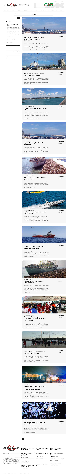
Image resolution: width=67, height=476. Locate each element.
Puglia (19, 10)
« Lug (7, 58)
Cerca (18, 18)
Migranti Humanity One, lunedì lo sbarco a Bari (33, 143)
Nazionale (25, 10)
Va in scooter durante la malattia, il (56, 458)
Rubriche (52, 10)
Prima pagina (6, 10)
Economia (41, 10)
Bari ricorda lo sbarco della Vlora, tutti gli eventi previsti (35, 178)
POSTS (61, 38)
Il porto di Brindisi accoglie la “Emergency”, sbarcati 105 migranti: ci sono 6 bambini (35, 318)
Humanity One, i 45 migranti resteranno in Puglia (35, 109)
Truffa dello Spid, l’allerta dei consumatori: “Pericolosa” (27, 466)
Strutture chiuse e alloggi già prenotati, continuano (27, 449)
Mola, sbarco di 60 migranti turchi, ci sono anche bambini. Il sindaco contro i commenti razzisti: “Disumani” (35, 387)
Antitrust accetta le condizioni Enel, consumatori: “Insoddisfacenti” (26, 454)
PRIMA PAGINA (5, 473)
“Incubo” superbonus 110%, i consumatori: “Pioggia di (27, 460)
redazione (61, 36)
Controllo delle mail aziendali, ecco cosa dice (56, 464)
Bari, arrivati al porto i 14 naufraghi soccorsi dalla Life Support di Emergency (34, 39)
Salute (57, 10)
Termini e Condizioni (27, 473)
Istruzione (47, 10)
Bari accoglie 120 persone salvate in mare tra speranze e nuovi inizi (34, 74)
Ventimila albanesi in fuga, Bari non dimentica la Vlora (34, 281)
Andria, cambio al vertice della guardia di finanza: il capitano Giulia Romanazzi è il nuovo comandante (13, 32)
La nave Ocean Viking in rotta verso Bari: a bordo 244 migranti (34, 247)
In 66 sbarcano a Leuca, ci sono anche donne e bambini (34, 212)
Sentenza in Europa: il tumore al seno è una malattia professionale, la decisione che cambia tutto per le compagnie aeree (13, 28)
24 (7, 53)
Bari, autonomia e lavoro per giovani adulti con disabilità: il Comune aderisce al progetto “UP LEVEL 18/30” (13, 35)
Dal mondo (30, 10)
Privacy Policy (11, 473)
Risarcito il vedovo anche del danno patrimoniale (55, 449)
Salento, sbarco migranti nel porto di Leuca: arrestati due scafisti (34, 352)
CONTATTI (15, 473)
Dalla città (13, 10)
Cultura (35, 10)
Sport (61, 10)
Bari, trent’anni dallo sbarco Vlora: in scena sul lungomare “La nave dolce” (34, 423)
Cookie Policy (20, 473)
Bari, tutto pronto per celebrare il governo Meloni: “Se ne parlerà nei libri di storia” (13, 39)
